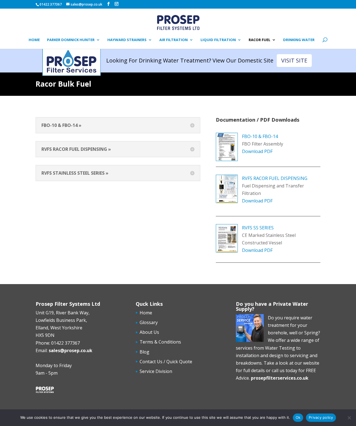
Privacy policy (321, 417)
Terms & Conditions (160, 342)
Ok (298, 417)
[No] (349, 417)
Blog (144, 352)
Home (34, 40)
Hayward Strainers (127, 40)
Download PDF (257, 151)
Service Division (156, 371)
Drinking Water (299, 40)
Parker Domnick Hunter (71, 40)
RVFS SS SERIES (258, 228)
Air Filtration (173, 40)
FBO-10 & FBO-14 (260, 136)
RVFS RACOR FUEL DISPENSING (274, 178)
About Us (149, 332)
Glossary (149, 322)
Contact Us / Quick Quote (166, 362)
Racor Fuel (259, 40)
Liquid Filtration (218, 40)
